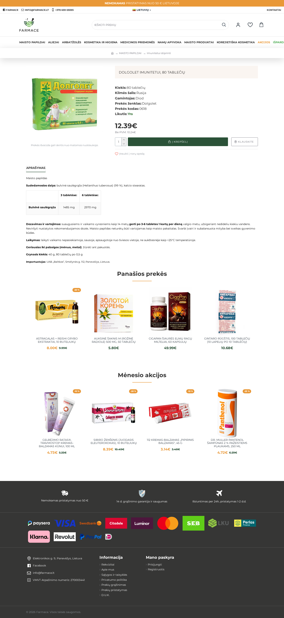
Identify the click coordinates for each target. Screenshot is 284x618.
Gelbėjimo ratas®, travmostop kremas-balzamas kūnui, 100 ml (57, 443)
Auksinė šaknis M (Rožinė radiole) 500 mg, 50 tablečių (114, 340)
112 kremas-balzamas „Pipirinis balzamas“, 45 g (170, 441)
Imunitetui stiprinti (159, 53)
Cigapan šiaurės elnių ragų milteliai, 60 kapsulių (170, 340)
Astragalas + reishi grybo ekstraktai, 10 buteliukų (57, 340)
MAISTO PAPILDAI (130, 53)
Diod (140, 98)
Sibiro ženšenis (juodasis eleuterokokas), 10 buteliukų (114, 441)
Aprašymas (35, 168)
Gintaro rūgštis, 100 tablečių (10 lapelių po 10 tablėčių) (227, 340)
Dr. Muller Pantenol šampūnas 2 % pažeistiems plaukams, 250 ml (227, 443)
